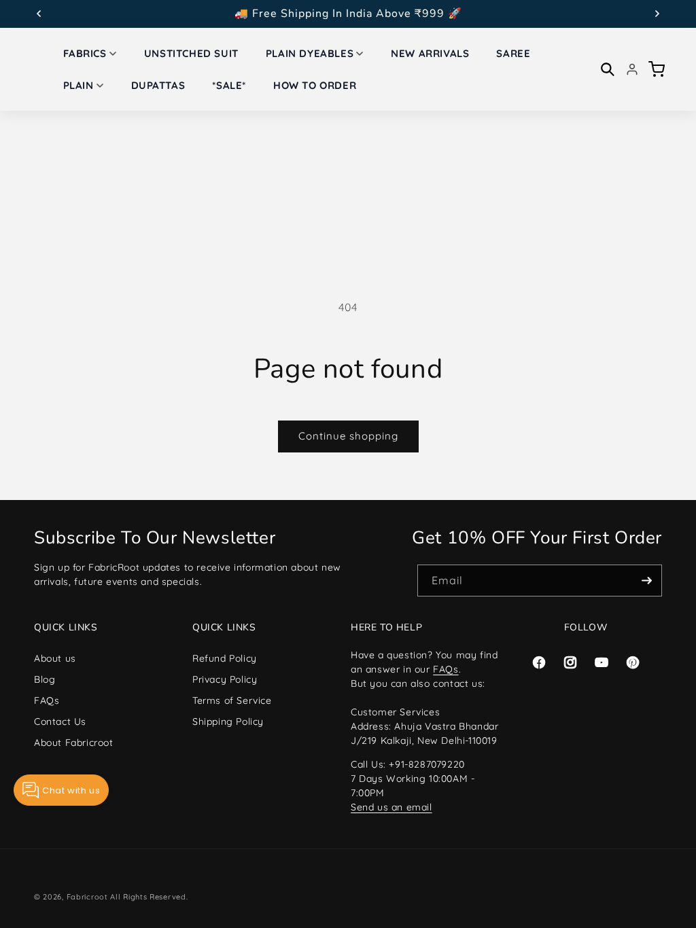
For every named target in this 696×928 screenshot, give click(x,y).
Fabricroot (87, 897)
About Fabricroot (74, 742)
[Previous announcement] (39, 13)
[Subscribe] (646, 580)
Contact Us (60, 721)
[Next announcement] (657, 13)
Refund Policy (224, 658)
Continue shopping (348, 435)
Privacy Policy (224, 679)
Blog (44, 679)
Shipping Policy (228, 721)
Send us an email (391, 807)
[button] (90, 53)
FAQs (46, 700)
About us (55, 658)
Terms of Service (232, 700)
